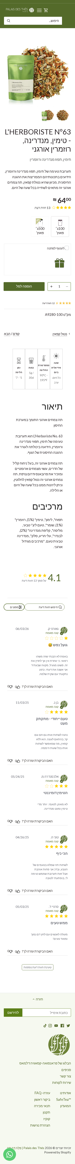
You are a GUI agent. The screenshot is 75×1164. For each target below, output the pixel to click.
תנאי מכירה (42, 1106)
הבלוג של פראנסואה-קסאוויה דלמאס (45, 1063)
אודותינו (65, 1093)
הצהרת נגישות (40, 1125)
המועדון (65, 1106)
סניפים (66, 1070)
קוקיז (46, 1119)
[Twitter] (68, 1025)
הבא (7, 334)
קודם (16, 334)
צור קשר (65, 1076)
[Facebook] (62, 1025)
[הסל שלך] (46, 10)
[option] (62, 115)
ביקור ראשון (42, 1099)
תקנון (46, 1112)
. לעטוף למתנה (56, 248)
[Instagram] (50, 1025)
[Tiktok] (45, 1025)
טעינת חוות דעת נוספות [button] (37, 967)
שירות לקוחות (61, 1082)
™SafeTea (63, 1099)
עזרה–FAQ (42, 1093)
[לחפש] (8, 21)
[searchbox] (45, 607)
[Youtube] (56, 1025)
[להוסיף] (51, 286)
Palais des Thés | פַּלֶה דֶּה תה (25, 1148)
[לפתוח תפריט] (39, 10)
